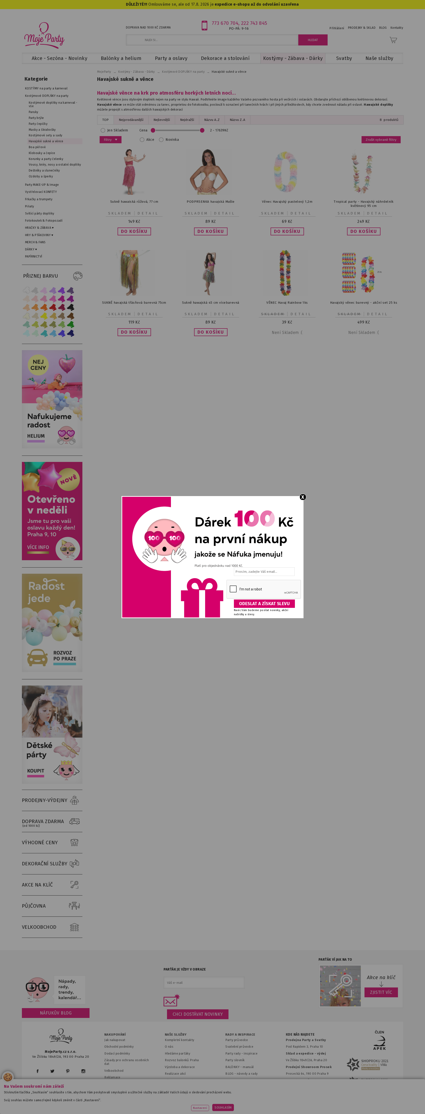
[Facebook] (37, 1071)
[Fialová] (53, 290)
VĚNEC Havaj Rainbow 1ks (287, 302)
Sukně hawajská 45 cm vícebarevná (210, 302)
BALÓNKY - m (235, 1067)
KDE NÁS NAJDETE (300, 1035)
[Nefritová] (26, 324)
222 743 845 (254, 23)
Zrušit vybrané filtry (381, 140)
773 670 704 (225, 23)
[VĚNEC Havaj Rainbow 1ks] (287, 295)
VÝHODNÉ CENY (40, 842)
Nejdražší (187, 120)
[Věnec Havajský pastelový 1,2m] (287, 194)
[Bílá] (26, 290)
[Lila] (44, 290)
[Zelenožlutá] (35, 324)
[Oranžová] (44, 307)
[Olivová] (44, 324)
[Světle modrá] (53, 333)
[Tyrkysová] (44, 333)
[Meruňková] (35, 307)
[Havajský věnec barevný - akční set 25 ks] (363, 295)
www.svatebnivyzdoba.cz (156, 1103)
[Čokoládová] (71, 316)
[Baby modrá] (26, 333)
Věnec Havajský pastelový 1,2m (287, 202)
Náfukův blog (56, 1013)
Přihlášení (337, 28)
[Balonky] (52, 447)
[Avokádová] (53, 324)
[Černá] (71, 307)
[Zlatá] (53, 316)
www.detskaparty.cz (204, 1103)
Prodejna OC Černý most (306, 1080)
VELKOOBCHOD (39, 927)
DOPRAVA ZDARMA (43, 823)
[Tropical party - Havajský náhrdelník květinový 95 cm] (363, 194)
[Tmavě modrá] (71, 333)
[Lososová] (26, 299)
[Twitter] (52, 1071)
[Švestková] (62, 290)
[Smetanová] (26, 316)
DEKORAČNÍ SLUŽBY (45, 864)
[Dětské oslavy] (52, 783)
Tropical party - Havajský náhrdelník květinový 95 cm (364, 204)
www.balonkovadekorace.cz (255, 1103)
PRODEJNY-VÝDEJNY (45, 800)
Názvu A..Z (212, 120)
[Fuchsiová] (53, 299)
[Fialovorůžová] (71, 290)
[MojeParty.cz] (61, 1037)
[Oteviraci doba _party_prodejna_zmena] (52, 559)
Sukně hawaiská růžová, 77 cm (134, 202)
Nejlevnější (161, 120)
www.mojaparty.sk (110, 1103)
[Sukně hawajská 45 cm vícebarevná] (210, 295)
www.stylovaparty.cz (354, 1103)
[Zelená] (71, 324)
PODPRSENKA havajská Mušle (210, 202)
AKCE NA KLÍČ (37, 885)
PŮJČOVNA (34, 906)
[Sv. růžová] (35, 299)
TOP (105, 120)
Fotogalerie (234, 1080)
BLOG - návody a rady (241, 1073)
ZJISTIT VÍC (381, 992)
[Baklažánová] (71, 299)
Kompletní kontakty (179, 1040)
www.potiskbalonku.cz (307, 1103)
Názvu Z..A (237, 120)
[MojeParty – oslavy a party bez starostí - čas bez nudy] (44, 35)
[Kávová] (62, 316)
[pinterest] (67, 1071)
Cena (143, 130)
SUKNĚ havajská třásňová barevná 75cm (134, 302)
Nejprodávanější (131, 120)
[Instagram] (83, 1071)
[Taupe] (35, 316)
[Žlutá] (44, 316)
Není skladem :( (287, 332)
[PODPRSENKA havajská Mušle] (210, 194)
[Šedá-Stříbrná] (35, 290)
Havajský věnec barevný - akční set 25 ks (363, 302)
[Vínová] (62, 307)
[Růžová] (44, 299)
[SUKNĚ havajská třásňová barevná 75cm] (134, 295)
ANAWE (259, 1111)
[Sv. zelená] (62, 324)
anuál (250, 1067)
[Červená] (53, 307)
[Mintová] (35, 333)
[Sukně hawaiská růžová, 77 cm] (134, 194)
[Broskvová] (26, 307)
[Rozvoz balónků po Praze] (52, 671)
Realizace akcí (175, 1073)
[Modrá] (62, 333)
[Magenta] (62, 299)
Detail (148, 213)
